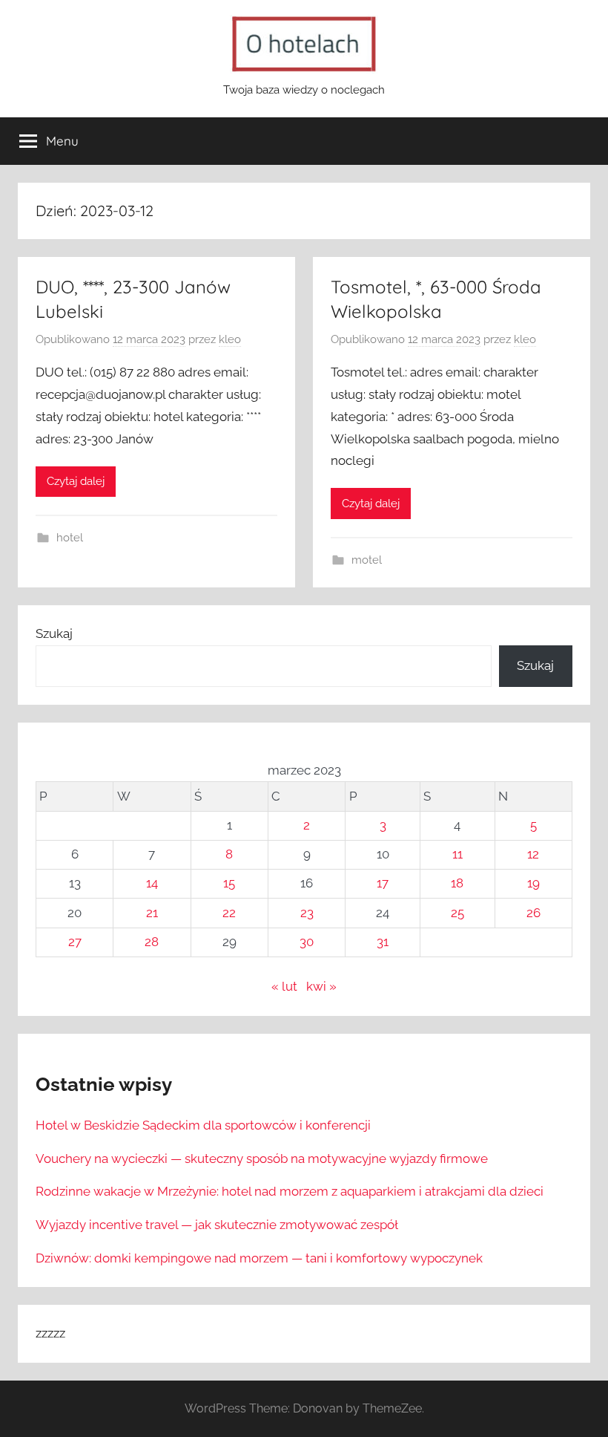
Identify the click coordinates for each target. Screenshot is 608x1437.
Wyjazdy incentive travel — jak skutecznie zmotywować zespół (217, 1224)
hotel (69, 537)
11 (457, 854)
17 (383, 883)
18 (457, 883)
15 (229, 883)
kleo (230, 339)
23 (307, 912)
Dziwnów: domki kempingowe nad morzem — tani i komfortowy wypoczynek (259, 1258)
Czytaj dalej (76, 481)
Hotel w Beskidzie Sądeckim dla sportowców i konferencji (203, 1125)
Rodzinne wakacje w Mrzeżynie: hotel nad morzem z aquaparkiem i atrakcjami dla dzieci (289, 1191)
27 (75, 941)
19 (533, 883)
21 (152, 912)
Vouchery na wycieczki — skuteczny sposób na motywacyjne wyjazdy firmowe (262, 1158)
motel (366, 560)
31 (383, 941)
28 (152, 941)
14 (152, 883)
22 (229, 912)
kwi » (321, 986)
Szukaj (54, 633)
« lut (284, 986)
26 (533, 912)
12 (533, 854)
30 (307, 941)
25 (457, 912)
